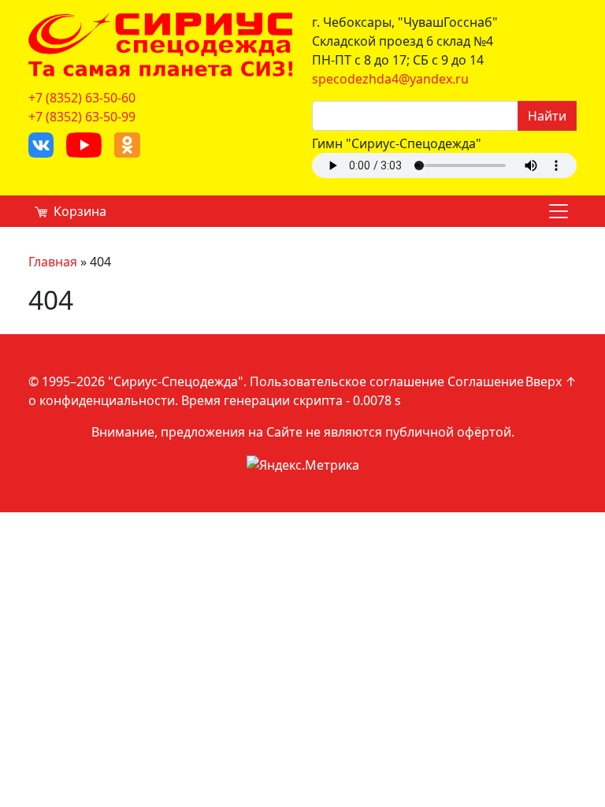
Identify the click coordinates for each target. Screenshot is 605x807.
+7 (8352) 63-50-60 (81, 97)
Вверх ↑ (551, 381)
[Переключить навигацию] (558, 211)
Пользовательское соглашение (347, 381)
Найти (547, 116)
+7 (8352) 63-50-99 (81, 116)
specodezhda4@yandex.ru (390, 78)
